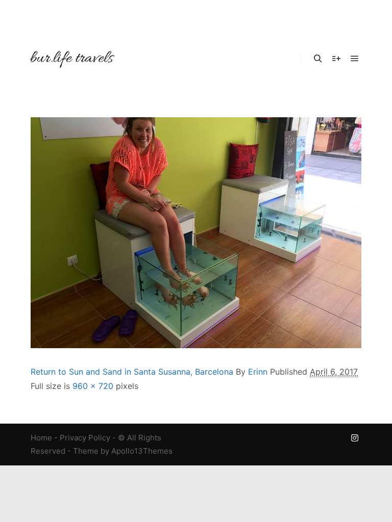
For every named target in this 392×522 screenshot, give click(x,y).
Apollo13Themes (142, 451)
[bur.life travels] (71, 58)
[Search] (318, 58)
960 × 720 (92, 386)
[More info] (336, 58)
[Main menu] (355, 58)
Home (41, 437)
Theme (86, 451)
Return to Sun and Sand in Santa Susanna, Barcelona (132, 372)
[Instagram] (354, 438)
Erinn (257, 372)
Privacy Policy (85, 437)
